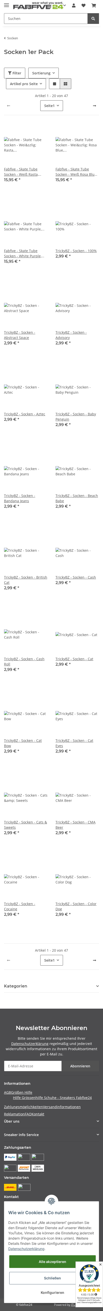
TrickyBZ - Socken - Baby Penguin (76, 417)
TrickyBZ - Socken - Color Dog (76, 906)
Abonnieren (80, 1066)
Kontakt (38, 1114)
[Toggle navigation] (6, 3)
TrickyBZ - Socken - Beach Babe (77, 498)
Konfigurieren (52, 1292)
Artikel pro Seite (24, 83)
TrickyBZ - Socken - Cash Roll (24, 661)
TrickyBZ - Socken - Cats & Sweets (25, 825)
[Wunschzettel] (83, 5)
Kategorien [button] (15, 986)
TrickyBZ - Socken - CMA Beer (76, 825)
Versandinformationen (62, 1106)
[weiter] (94, 106)
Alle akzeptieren (52, 1261)
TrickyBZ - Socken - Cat (74, 658)
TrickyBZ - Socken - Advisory (71, 335)
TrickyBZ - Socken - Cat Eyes (74, 743)
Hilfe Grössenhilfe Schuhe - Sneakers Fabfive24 (52, 1097)
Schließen (52, 1278)
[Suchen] (93, 18)
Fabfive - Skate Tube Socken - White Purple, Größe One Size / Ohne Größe (23, 253)
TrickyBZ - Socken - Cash (76, 577)
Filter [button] (16, 73)
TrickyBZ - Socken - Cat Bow (23, 743)
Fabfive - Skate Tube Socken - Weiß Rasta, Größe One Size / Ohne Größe (23, 172)
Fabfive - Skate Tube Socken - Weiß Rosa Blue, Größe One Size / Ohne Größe (76, 172)
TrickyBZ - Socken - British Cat (25, 580)
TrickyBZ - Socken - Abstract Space (19, 335)
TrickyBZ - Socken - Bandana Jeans (19, 498)
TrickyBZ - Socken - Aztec (24, 414)
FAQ (28, 1114)
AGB (7, 1092)
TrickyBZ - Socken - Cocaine (19, 906)
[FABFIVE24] (38, 5)
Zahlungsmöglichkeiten (23, 1106)
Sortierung (41, 73)
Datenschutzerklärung (29, 1043)
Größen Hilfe (21, 1092)
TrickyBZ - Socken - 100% (76, 250)
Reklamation (14, 1114)
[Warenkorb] (93, 5)
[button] (73, 5)
